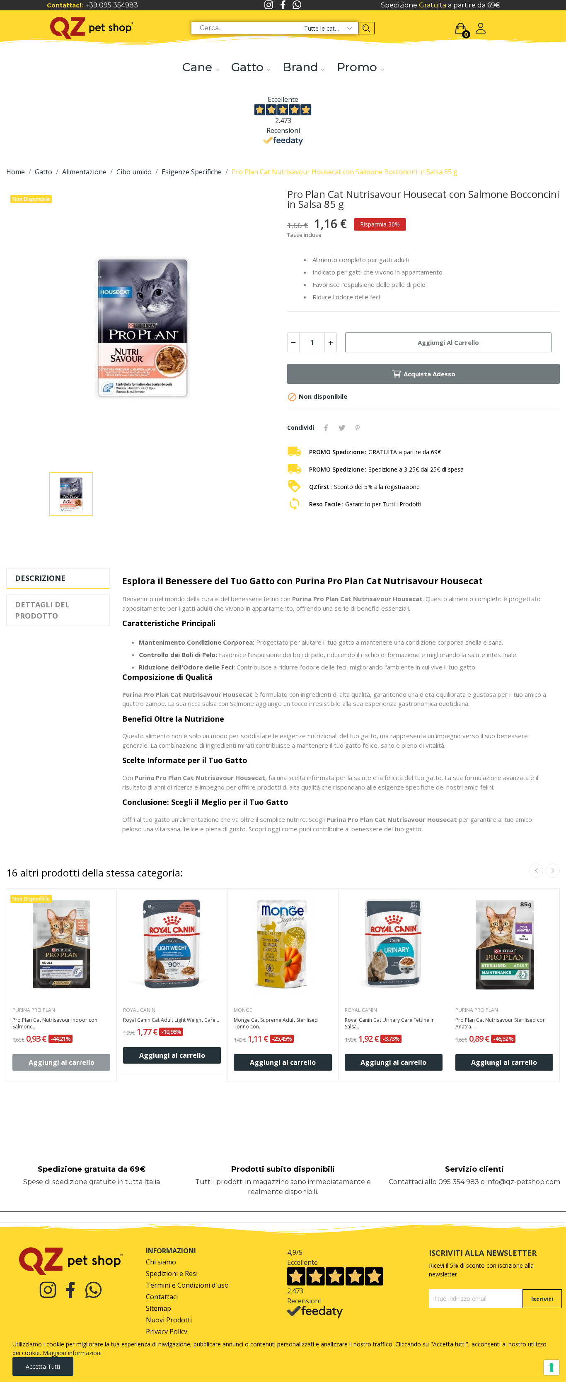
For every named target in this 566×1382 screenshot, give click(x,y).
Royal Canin (139, 1010)
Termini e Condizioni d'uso (187, 1285)
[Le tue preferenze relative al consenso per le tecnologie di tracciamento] (551, 1367)
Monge (243, 1010)
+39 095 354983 (111, 5)
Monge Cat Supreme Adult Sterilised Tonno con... (276, 1023)
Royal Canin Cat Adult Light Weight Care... (171, 1020)
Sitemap (158, 1308)
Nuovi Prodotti (169, 1320)
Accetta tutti (43, 1366)
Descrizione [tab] (40, 578)
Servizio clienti (474, 1169)
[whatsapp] (297, 5)
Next (553, 871)
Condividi (326, 427)
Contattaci (162, 1297)
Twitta (342, 427)
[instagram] (269, 5)
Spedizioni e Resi (172, 1274)
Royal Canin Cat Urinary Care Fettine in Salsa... (390, 1023)
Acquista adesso (429, 374)
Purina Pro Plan (33, 1010)
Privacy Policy (166, 1332)
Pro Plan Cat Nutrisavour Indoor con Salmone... (54, 1023)
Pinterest (357, 427)
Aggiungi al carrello (448, 342)
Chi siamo (161, 1262)
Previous (536, 871)
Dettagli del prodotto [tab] (42, 610)
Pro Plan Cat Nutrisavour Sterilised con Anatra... (500, 1023)
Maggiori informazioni (72, 1353)
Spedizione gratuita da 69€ (91, 1169)
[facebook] (283, 5)
